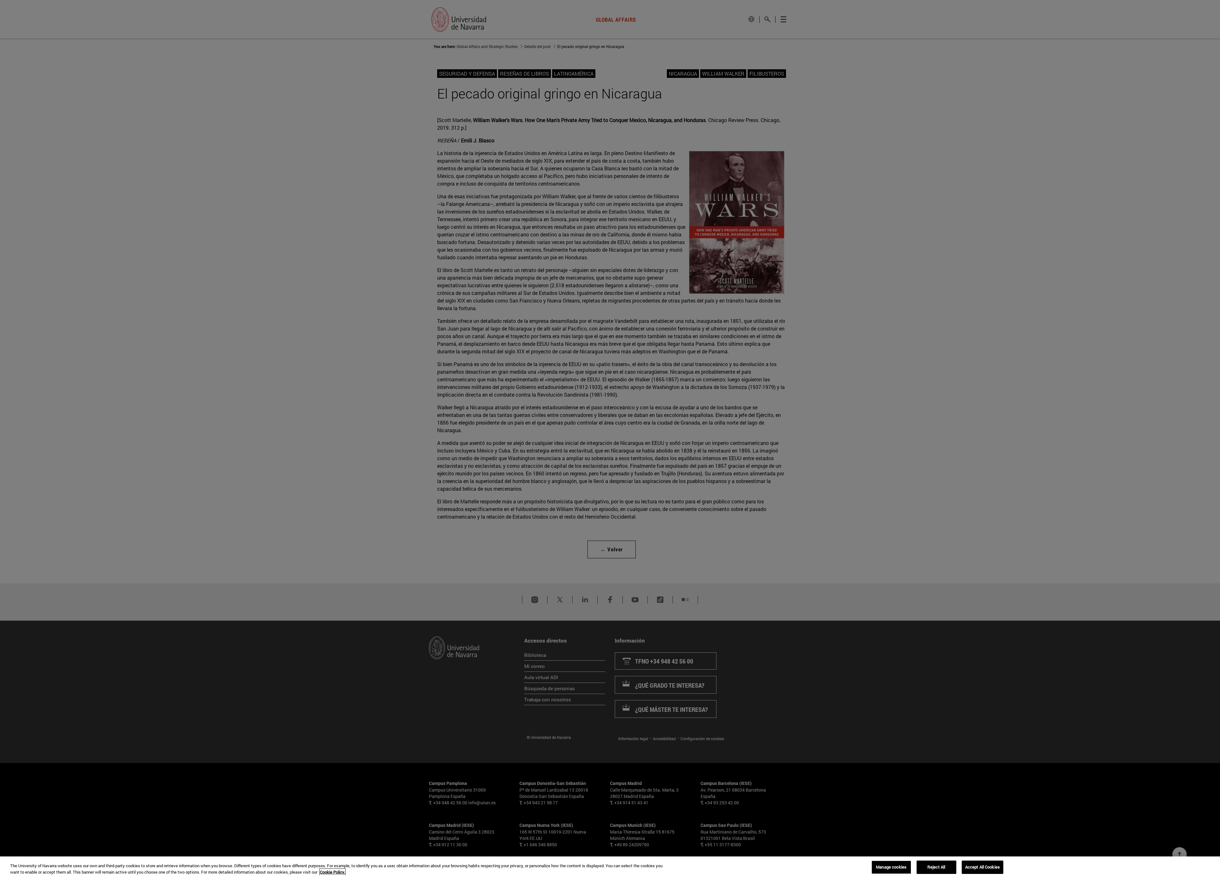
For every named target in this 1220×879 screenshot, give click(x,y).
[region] (610, 867)
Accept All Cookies (982, 867)
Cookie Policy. (332, 872)
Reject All (936, 867)
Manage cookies (891, 867)
